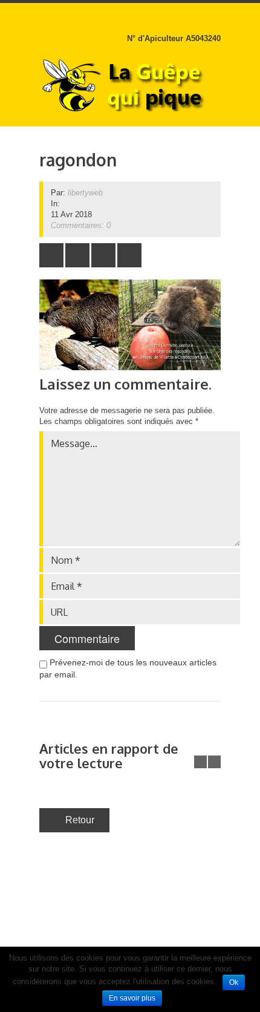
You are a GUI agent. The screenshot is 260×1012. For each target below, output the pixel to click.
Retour (79, 820)
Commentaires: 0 (81, 225)
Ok (233, 982)
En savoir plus (132, 998)
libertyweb (85, 192)
